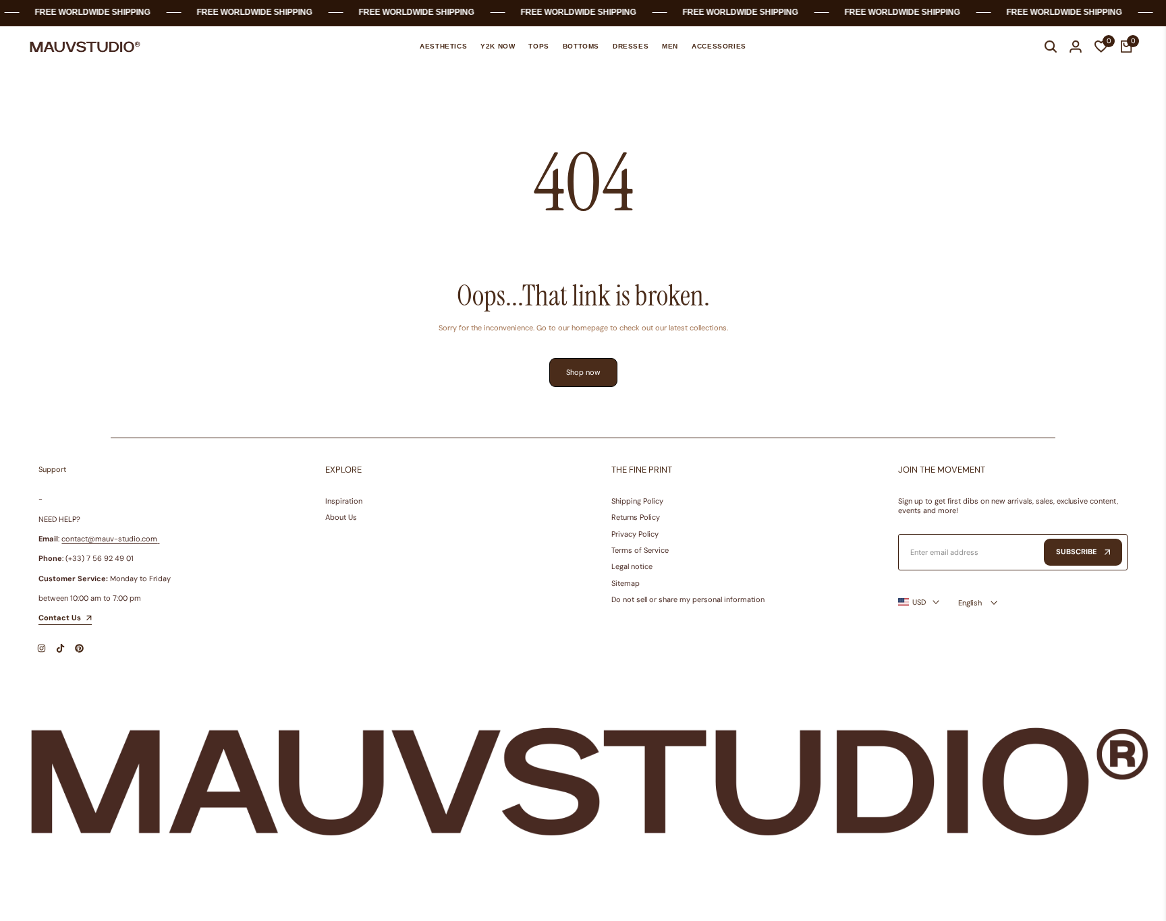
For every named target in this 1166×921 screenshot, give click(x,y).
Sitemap (625, 583)
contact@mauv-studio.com (109, 538)
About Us (341, 517)
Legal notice (632, 566)
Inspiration (343, 501)
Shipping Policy (637, 501)
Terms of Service (640, 550)
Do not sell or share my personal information (688, 599)
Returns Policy (635, 517)
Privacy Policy (635, 534)
